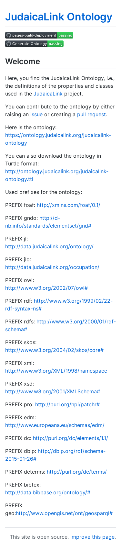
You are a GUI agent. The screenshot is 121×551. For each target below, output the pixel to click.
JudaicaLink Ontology (58, 16)
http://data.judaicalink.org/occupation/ (52, 267)
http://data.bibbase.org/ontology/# (47, 492)
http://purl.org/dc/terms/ (77, 471)
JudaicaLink (48, 93)
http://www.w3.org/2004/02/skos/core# (54, 350)
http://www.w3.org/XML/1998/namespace (56, 370)
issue (36, 114)
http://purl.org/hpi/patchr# (67, 404)
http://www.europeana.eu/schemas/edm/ (55, 425)
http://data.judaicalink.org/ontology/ (49, 246)
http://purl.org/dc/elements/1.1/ (70, 438)
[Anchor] (44, 61)
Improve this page (92, 537)
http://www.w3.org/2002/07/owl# (46, 288)
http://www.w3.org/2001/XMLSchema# (52, 391)
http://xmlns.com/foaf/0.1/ (68, 205)
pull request (91, 114)
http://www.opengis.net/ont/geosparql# (64, 513)
